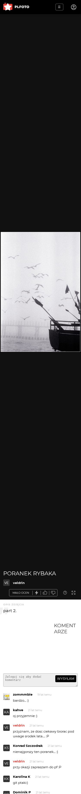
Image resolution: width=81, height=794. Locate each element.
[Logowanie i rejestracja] (74, 7)
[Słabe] (53, 592)
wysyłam (65, 679)
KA (6, 712)
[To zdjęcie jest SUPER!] (36, 592)
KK (6, 779)
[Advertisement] (28, 646)
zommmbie (22, 694)
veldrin (19, 583)
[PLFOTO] (16, 7)
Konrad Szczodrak (28, 746)
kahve (18, 710)
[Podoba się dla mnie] (45, 592)
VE (6, 583)
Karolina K (21, 777)
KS (6, 748)
